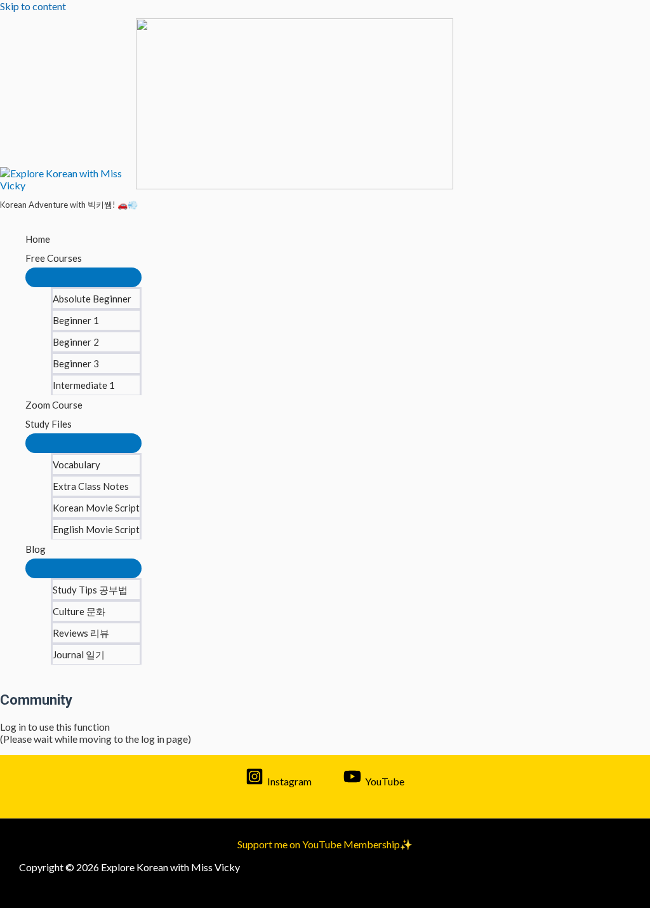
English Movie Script (96, 529)
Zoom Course (54, 404)
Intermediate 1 (84, 385)
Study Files (48, 424)
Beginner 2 (76, 342)
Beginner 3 (76, 363)
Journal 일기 (79, 654)
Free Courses (53, 258)
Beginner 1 (76, 320)
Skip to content (33, 6)
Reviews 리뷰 (81, 633)
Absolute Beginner (92, 298)
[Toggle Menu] (83, 277)
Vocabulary (76, 464)
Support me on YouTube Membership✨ (325, 844)
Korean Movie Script (96, 507)
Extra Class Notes (91, 486)
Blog (35, 549)
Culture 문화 (79, 611)
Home (37, 239)
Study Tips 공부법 (90, 589)
